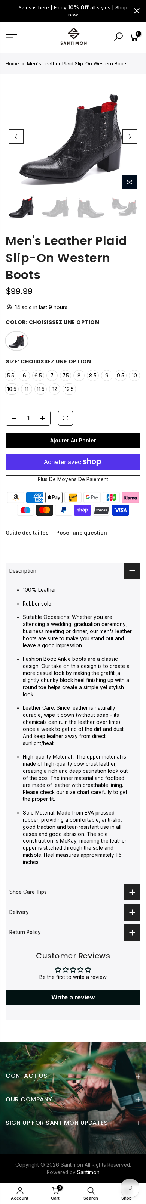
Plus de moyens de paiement (73, 479)
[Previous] (16, 136)
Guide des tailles (27, 533)
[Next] (129, 136)
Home (12, 63)
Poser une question (81, 533)
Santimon (88, 1172)
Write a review (73, 997)
